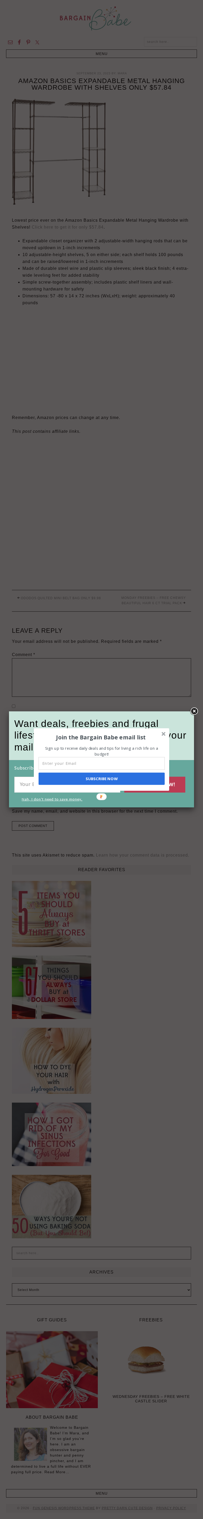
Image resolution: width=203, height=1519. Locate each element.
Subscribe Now (101, 778)
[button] (101, 737)
